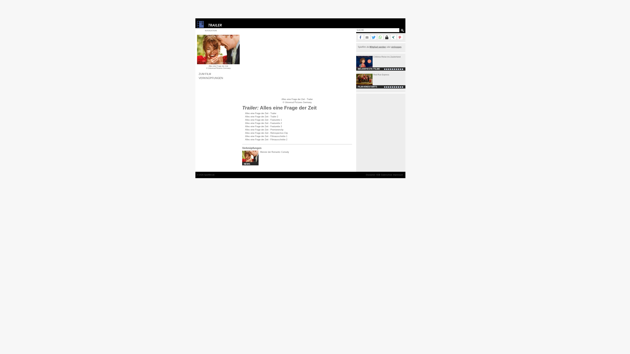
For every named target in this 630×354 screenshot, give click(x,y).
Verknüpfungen (211, 78)
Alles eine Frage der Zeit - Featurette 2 (263, 123)
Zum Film (205, 73)
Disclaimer (370, 175)
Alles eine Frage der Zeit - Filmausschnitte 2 (266, 139)
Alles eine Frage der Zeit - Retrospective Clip (266, 133)
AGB (378, 175)
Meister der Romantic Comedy (274, 152)
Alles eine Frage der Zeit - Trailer (260, 113)
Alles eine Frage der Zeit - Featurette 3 (263, 126)
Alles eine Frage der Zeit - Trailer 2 (261, 116)
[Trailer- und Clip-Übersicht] (225, 24)
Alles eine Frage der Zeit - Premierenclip (264, 129)
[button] (360, 37)
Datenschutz (386, 175)
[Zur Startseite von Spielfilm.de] (200, 27)
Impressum (398, 175)
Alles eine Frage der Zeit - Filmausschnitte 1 (266, 136)
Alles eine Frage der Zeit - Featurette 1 (263, 120)
